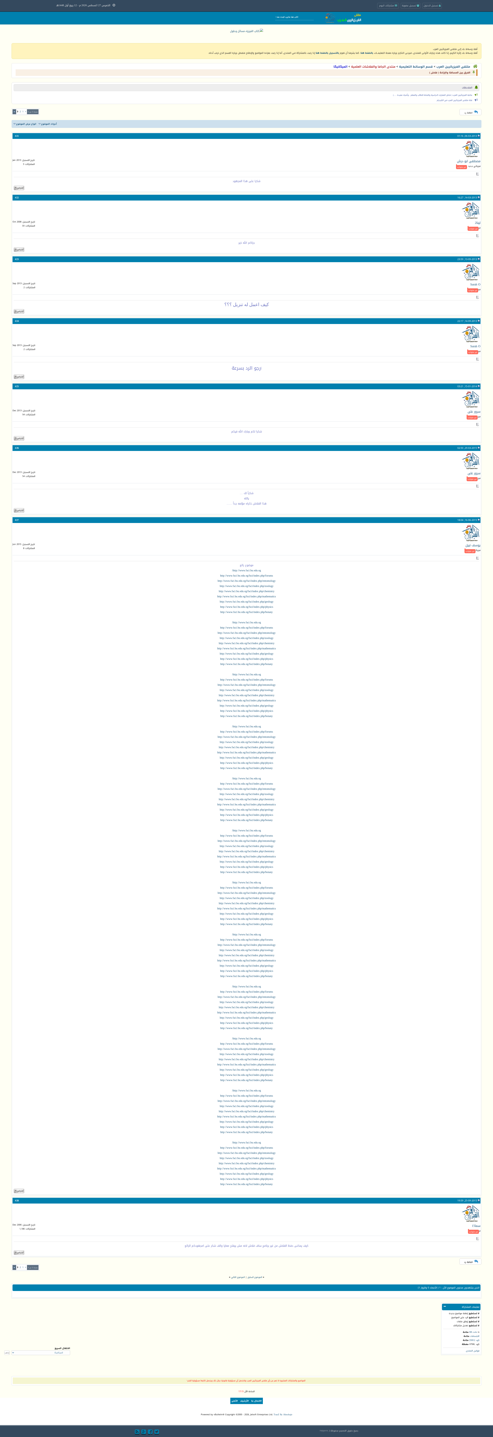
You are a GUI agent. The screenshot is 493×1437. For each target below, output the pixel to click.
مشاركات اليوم (387, 5)
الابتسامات (474, 1336)
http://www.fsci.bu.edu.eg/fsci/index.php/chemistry (246, 591)
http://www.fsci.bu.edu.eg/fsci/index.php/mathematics (246, 596)
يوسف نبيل (472, 545)
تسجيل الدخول (431, 5)
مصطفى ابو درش (468, 161)
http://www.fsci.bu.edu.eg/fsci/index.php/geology (246, 601)
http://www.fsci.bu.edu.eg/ (246, 570)
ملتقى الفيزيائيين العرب (453, 66)
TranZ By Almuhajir (283, 1415)
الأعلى (234, 1401)
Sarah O (475, 284)
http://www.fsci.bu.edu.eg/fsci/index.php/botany (246, 612)
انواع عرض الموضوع (26, 124)
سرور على (474, 412)
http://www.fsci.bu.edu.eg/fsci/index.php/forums (246, 575)
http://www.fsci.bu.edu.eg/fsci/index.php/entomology (247, 580)
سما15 (476, 1226)
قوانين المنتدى (472, 1351)
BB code (473, 1332)
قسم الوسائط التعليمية (416, 66)
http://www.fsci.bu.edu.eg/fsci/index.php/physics (246, 606)
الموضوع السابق (254, 1277)
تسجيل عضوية (409, 5)
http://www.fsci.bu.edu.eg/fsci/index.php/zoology (246, 586)
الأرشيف (244, 1401)
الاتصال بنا (256, 1401)
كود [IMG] (474, 1340)
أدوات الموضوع (49, 124)
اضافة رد (468, 113)
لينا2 (477, 223)
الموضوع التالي (238, 1277)
